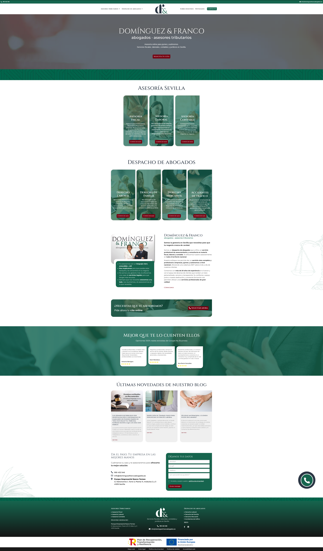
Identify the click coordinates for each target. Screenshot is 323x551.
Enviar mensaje (175, 486)
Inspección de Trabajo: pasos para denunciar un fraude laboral (161, 416)
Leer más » (115, 439)
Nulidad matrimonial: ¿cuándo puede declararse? (194, 416)
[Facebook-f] (184, 527)
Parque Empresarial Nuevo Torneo (123, 524)
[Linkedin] (188, 527)
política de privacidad (196, 481)
